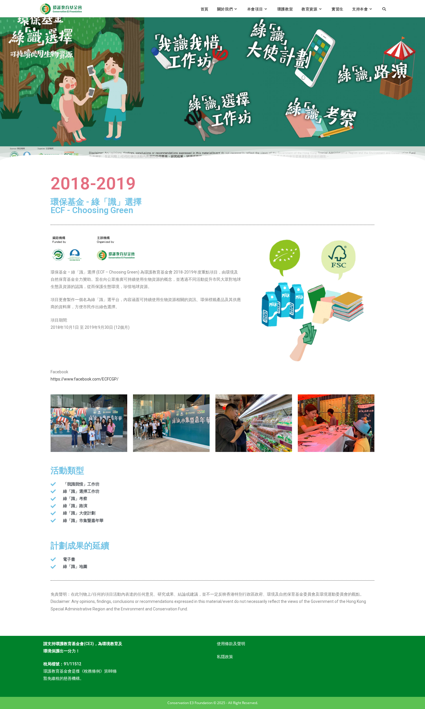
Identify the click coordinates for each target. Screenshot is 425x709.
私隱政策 (225, 656)
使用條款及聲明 (231, 643)
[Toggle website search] (384, 9)
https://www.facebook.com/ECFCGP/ (85, 379)
